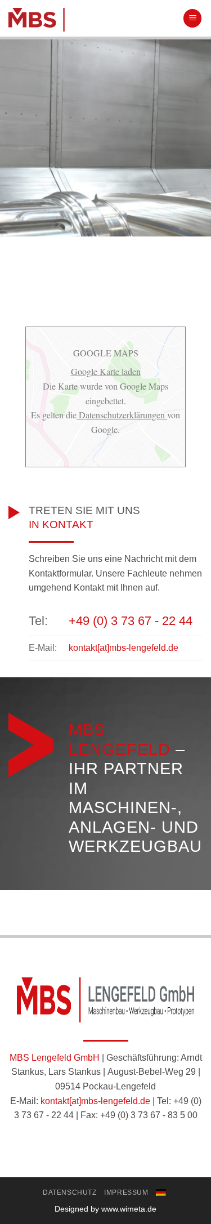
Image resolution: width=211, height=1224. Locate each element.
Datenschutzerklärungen (122, 415)
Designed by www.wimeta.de (105, 1208)
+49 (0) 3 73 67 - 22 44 (130, 621)
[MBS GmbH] (91, 19)
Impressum (126, 1192)
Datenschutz (70, 1192)
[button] (192, 18)
